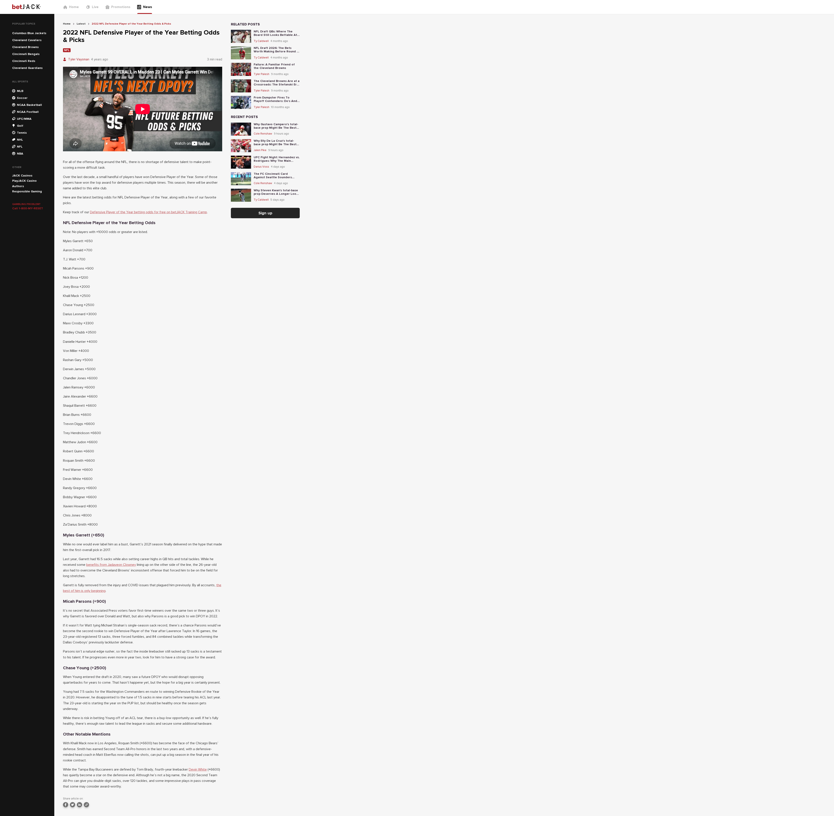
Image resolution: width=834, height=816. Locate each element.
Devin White (198, 769)
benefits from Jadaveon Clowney (111, 565)
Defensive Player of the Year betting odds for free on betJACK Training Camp (148, 212)
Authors (18, 186)
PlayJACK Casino (24, 181)
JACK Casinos (22, 175)
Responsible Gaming (27, 191)
